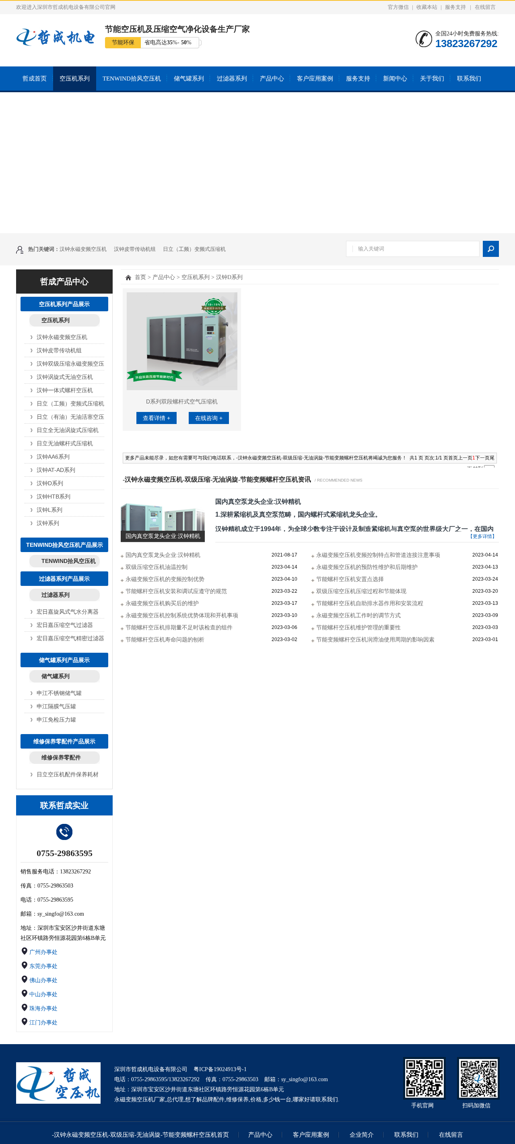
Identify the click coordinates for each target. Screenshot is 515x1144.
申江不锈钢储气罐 (59, 693)
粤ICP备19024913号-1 (220, 1069)
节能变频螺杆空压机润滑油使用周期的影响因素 (375, 639)
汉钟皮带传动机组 (135, 249)
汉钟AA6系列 (53, 456)
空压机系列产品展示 (64, 304)
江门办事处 (43, 1023)
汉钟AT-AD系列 (56, 470)
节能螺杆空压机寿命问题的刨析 (165, 639)
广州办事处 (43, 952)
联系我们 (469, 78)
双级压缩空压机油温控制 (156, 567)
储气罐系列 (189, 78)
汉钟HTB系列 (53, 496)
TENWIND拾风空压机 (132, 78)
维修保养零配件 (61, 757)
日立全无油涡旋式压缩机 (62, 430)
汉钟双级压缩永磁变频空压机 (62, 363)
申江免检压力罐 (56, 719)
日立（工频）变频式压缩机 (194, 249)
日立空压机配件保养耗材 (62, 774)
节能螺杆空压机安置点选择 (350, 579)
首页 (140, 277)
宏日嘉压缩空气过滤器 (62, 625)
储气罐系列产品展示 (64, 660)
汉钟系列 (48, 523)
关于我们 (432, 78)
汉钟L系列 (49, 510)
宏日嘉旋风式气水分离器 (62, 611)
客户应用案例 (315, 78)
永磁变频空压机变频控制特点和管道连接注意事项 (378, 555)
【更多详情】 (482, 536)
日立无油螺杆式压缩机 (62, 443)
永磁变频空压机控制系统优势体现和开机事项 (182, 615)
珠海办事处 (43, 1008)
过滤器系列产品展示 (64, 578)
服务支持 (455, 7)
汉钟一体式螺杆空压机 (62, 390)
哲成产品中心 (64, 281)
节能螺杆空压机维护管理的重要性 (358, 627)
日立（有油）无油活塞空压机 (62, 417)
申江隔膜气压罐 (56, 706)
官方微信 (398, 7)
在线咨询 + (208, 418)
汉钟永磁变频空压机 (83, 249)
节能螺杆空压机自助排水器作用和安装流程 (369, 603)
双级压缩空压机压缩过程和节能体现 (361, 591)
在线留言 (485, 7)
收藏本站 (426, 7)
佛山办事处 (43, 980)
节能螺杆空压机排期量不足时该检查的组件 (179, 627)
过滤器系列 (232, 78)
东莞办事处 (43, 966)
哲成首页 (35, 78)
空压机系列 (75, 78)
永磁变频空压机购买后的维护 (162, 603)
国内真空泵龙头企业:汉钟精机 (258, 501)
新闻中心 (395, 78)
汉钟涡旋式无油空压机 (62, 377)
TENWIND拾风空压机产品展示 (64, 545)
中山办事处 (43, 994)
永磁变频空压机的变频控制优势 (165, 579)
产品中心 (272, 78)
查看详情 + (156, 418)
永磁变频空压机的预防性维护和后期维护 (367, 567)
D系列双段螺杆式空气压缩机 (182, 401)
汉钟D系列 (50, 483)
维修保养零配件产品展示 (64, 741)
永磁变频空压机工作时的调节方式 (358, 615)
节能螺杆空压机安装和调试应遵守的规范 (176, 591)
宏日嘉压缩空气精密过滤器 (62, 638)
